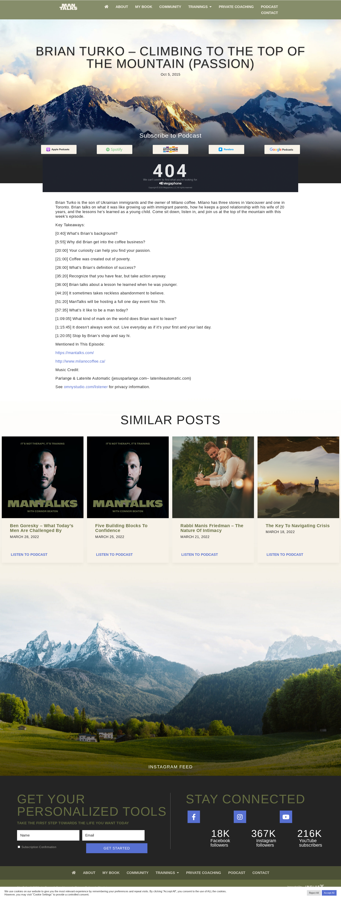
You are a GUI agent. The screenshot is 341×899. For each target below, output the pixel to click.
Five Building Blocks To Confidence (121, 528)
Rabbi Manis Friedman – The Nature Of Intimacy (211, 528)
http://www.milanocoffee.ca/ (80, 361)
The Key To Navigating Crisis (298, 525)
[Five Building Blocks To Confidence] (128, 517)
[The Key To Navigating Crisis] (298, 517)
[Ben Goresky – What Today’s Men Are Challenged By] (42, 517)
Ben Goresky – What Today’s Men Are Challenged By (41, 528)
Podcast (269, 7)
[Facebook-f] (194, 817)
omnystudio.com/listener (86, 387)
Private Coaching (236, 7)
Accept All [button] (329, 893)
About (122, 7)
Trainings (198, 7)
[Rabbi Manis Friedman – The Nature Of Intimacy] (213, 517)
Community (170, 7)
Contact (269, 13)
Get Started (117, 848)
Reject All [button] (314, 893)
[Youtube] (286, 817)
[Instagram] (240, 817)
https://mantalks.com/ (74, 353)
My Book (143, 7)
